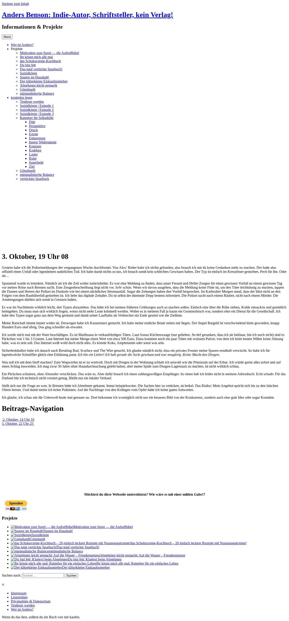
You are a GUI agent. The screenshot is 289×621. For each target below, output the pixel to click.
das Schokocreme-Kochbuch (40, 61)
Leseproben (19, 597)
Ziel (32, 166)
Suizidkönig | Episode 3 (37, 114)
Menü (7, 37)
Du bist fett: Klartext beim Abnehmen (94, 559)
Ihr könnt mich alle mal (36, 57)
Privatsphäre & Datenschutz (31, 601)
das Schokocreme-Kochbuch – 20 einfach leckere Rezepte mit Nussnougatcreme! (189, 543)
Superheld (36, 162)
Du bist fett (28, 65)
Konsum (35, 146)
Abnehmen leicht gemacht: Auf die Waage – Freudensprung (142, 555)
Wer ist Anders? (22, 45)
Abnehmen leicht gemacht (38, 85)
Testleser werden (32, 102)
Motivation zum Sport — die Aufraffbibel (49, 53)
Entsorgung (37, 138)
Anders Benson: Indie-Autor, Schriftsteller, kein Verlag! (87, 15)
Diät (32, 122)
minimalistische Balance (37, 93)
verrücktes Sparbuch (34, 179)
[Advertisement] (144, 216)
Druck (33, 130)
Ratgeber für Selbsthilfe (37, 118)
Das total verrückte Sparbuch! (41, 69)
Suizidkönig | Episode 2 (37, 110)
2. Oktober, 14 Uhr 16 (18, 419)
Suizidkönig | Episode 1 (37, 106)
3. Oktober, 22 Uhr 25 (18, 424)
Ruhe (33, 158)
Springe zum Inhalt (15, 4)
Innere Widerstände (42, 142)
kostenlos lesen (21, 97)
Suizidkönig (28, 73)
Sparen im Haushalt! (34, 77)
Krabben (35, 150)
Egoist (33, 134)
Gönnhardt (27, 89)
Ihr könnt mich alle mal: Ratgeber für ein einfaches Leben (137, 563)
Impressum (18, 593)
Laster (33, 154)
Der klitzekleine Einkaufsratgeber (44, 81)
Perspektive (37, 126)
